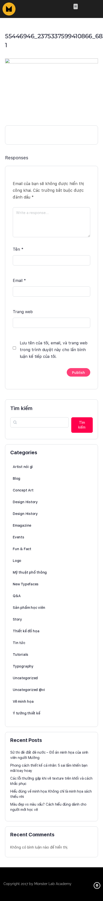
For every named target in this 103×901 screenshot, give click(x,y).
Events (18, 537)
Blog (16, 478)
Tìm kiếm (21, 408)
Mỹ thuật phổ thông (30, 572)
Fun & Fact (22, 549)
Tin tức (19, 643)
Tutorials (20, 655)
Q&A (16, 596)
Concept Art (23, 490)
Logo (17, 561)
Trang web (23, 311)
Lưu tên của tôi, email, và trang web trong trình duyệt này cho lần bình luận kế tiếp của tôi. (54, 350)
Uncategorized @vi (29, 690)
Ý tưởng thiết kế (26, 713)
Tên (18, 249)
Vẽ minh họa (23, 701)
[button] (76, 6)
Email (19, 280)
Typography (23, 666)
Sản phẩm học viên (29, 608)
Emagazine (22, 525)
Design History (25, 502)
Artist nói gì (23, 467)
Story (17, 619)
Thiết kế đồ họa (26, 631)
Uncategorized (25, 678)
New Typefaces (25, 584)
